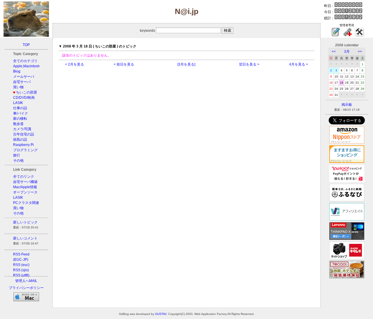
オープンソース (25, 192)
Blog (16, 71)
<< (334, 52)
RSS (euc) (21, 265)
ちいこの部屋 (26, 92)
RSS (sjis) (21, 270)
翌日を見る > (249, 64)
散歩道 (18, 124)
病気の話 (20, 140)
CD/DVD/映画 (24, 98)
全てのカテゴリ (25, 61)
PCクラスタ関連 (26, 203)
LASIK (18, 103)
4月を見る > (298, 64)
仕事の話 (20, 108)
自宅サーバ (22, 82)
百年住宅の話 (23, 134)
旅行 (16, 155)
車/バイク (20, 113)
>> (360, 52)
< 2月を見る (74, 64)
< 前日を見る (124, 64)
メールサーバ (23, 77)
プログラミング (25, 150)
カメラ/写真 (22, 129)
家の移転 (20, 119)
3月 (347, 52)
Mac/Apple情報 (25, 187)
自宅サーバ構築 (25, 182)
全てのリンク (23, 177)
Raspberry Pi (23, 145)
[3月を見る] (186, 64)
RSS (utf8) (21, 275)
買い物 (18, 87)
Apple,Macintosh (26, 66)
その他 (18, 160)
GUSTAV (160, 314)
